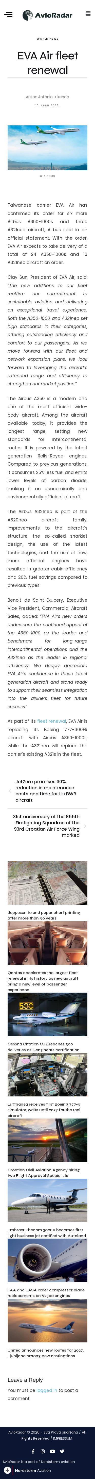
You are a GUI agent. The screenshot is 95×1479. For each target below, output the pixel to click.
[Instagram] (42, 1451)
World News (48, 39)
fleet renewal (51, 721)
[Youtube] (52, 1451)
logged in (46, 1390)
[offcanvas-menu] (8, 14)
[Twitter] (62, 1451)
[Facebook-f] (33, 1451)
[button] (88, 14)
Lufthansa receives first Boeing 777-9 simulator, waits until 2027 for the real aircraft (44, 1110)
